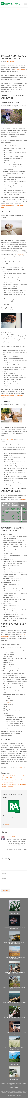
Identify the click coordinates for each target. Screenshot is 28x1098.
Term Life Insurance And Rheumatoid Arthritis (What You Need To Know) (14, 973)
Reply (25, 849)
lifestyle (23, 499)
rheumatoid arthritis (19, 69)
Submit (5, 890)
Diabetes (8, 702)
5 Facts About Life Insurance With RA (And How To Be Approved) (14, 1003)
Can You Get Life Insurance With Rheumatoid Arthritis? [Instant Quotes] (14, 1018)
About (11, 1087)
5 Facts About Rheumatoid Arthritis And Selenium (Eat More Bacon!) (14, 927)
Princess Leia (20, 254)
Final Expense (9, 439)
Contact (16, 1087)
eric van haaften (11, 836)
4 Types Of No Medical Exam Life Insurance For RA (14, 1033)
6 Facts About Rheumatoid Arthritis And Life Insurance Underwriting (14, 942)
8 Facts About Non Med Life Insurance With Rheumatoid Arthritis (14, 1063)
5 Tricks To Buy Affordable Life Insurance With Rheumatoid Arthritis (14, 912)
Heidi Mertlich (10, 61)
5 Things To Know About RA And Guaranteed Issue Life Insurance (14, 957)
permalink (7, 824)
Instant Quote (18, 767)
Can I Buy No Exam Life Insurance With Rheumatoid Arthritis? (14, 1048)
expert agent (5, 252)
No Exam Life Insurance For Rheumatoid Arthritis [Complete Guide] (14, 1078)
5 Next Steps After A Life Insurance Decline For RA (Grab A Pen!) (14, 988)
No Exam (16, 823)
